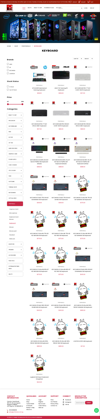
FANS (10, 176)
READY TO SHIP (12, 115)
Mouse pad (12, 231)
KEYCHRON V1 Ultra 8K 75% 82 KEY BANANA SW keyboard (83, 198)
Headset (12, 235)
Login (85, 8)
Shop (16, 46)
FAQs (52, 400)
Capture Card (13, 209)
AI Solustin (29, 405)
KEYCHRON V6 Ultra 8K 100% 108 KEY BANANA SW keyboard (83, 306)
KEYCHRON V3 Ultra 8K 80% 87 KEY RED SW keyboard (61, 270)
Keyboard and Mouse (13, 218)
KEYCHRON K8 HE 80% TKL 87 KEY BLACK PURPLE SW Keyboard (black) (61, 162)
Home (9, 46)
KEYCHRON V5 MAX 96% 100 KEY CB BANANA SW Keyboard (82, 270)
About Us (29, 409)
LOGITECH (12, 73)
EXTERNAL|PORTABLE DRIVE (14, 267)
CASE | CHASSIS (13, 165)
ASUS (10, 64)
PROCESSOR (12, 120)
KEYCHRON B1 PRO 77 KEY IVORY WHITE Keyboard (82, 89)
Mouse (11, 227)
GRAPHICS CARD (13, 154)
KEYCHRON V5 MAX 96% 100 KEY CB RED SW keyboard (61, 306)
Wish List (41, 407)
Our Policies (54, 402)
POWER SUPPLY (13, 159)
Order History (42, 405)
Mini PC (11, 274)
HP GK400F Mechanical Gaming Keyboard (39, 89)
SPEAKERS (11, 249)
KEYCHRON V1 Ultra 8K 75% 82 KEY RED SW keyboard (61, 234)
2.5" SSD (11, 143)
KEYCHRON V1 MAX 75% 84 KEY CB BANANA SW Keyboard (39, 198)
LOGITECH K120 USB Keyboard (83, 341)
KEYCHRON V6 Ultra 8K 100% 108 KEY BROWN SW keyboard (39, 342)
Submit (89, 402)
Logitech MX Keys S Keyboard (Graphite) (39, 378)
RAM (10, 131)
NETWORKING (12, 192)
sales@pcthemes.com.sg (16, 412)
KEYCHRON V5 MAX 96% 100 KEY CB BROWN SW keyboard (39, 306)
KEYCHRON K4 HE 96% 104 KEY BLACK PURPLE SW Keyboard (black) (39, 162)
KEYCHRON (12, 70)
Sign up (92, 8)
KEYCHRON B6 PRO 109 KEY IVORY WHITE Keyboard (61, 125)
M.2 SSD (11, 137)
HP (10, 67)
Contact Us (54, 405)
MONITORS (11, 244)
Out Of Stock (13, 90)
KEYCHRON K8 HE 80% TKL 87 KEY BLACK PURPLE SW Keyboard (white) (82, 162)
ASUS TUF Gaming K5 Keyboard (61, 89)
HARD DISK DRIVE (13, 148)
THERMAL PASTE (13, 187)
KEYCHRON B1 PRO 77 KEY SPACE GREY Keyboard (39, 125)
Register (41, 402)
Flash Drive (11, 260)
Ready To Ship (30, 407)
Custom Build (30, 403)
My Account (42, 403)
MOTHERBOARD (13, 126)
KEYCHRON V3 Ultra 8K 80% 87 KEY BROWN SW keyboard (39, 270)
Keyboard (38, 46)
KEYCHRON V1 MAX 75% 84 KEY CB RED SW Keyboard (61, 198)
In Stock (11, 87)
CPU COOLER (12, 170)
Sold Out (33, 67)
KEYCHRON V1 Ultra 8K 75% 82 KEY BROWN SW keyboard (39, 234)
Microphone (13, 213)
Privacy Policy (54, 403)
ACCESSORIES (12, 255)
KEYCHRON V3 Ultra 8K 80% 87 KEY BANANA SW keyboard (82, 234)
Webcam (12, 239)
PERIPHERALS (26, 46)
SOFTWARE (11, 181)
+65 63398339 (13, 410)
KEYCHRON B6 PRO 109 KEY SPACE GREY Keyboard (83, 125)
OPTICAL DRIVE (12, 198)
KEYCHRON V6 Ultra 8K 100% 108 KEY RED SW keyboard (61, 342)
